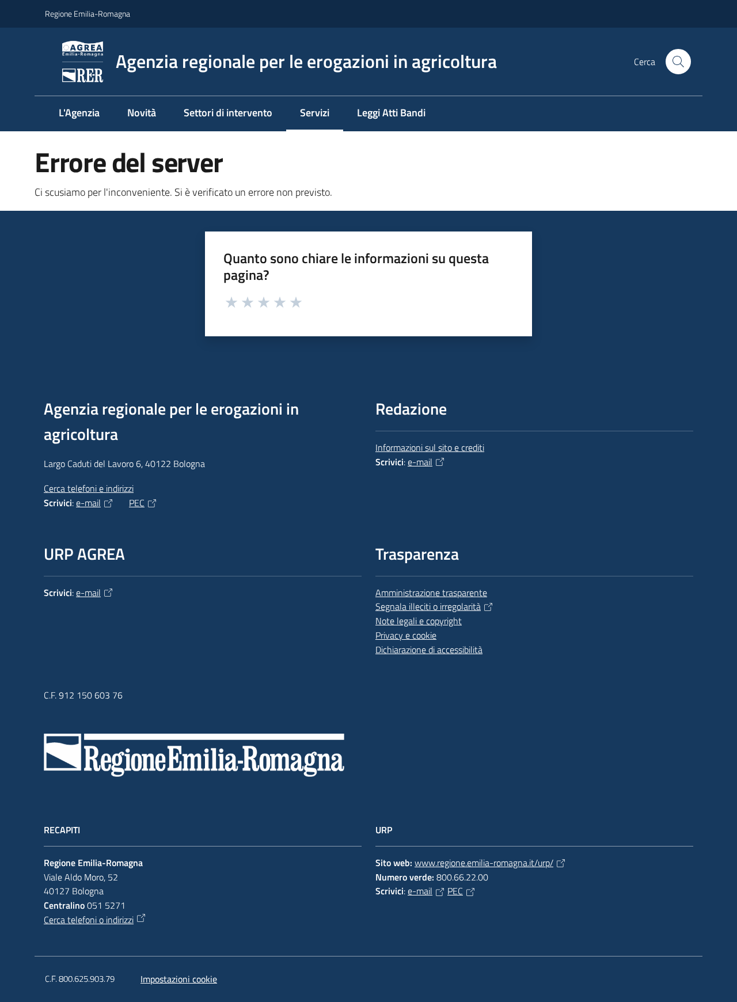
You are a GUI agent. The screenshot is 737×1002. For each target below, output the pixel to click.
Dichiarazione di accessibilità (429, 649)
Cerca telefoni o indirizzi (89, 920)
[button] (678, 61)
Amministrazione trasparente (431, 592)
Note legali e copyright (418, 621)
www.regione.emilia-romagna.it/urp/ (484, 863)
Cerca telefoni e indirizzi (89, 488)
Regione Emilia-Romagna (87, 13)
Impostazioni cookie (178, 979)
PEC (137, 503)
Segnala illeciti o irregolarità (428, 606)
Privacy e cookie (405, 635)
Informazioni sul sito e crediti (429, 447)
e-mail (88, 503)
